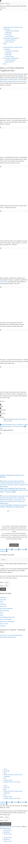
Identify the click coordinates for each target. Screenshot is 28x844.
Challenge (3, 597)
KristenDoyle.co (6, 828)
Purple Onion (3, 281)
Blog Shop (8, 32)
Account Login (8, 780)
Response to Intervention (7, 621)
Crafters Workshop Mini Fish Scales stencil (14, 81)
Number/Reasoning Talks (7, 617)
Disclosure (7, 832)
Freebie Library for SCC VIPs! (12, 782)
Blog (5, 43)
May (22, 74)
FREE (1, 602)
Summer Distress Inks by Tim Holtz (14, 79)
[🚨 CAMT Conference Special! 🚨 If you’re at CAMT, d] (14, 683)
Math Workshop (4, 610)
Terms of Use (7, 834)
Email (1, 585)
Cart (5, 778)
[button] (14, 1)
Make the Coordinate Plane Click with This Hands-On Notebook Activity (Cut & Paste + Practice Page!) (14, 490)
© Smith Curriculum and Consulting (10, 826)
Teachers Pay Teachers (12, 31)
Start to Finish (8, 421)
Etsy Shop (8, 34)
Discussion (3, 599)
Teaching (2, 626)
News (1, 613)
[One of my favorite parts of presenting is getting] (14, 717)
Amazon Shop (10, 36)
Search (2, 3)
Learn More (14, 545)
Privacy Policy (8, 830)
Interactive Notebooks (6, 608)
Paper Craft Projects (20, 419)
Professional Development (11, 38)
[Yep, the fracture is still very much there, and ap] (14, 655)
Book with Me (9, 42)
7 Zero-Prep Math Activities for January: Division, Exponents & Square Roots (13, 506)
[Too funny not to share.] (14, 670)
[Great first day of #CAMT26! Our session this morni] (14, 753)
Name (2, 582)
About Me (6, 771)
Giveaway (3, 604)
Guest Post (3, 606)
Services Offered (10, 40)
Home (5, 769)
